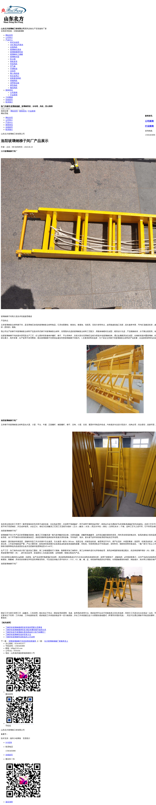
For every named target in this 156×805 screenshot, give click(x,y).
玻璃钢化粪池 (15, 49)
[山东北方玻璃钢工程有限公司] (13, 26)
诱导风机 (13, 85)
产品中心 (9, 40)
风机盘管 (13, 61)
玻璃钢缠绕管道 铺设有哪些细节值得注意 (25, 630)
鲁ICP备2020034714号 (17, 734)
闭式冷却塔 (14, 42)
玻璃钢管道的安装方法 (18, 634)
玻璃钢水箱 (14, 57)
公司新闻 (13, 92)
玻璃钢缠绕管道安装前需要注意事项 (23, 627)
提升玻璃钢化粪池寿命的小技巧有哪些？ (25, 632)
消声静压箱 (14, 83)
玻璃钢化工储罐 (16, 54)
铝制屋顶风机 (15, 78)
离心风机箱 (14, 73)
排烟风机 (13, 81)
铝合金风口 (14, 76)
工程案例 (9, 97)
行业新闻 (13, 95)
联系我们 (9, 102)
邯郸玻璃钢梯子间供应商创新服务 (22, 641)
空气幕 (13, 66)
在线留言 (9, 100)
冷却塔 (13, 71)
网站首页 (9, 35)
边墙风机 (13, 47)
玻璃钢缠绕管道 (16, 52)
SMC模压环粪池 (16, 45)
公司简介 (9, 38)
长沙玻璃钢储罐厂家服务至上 (56, 641)
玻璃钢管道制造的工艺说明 (20, 637)
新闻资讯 (9, 90)
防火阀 (13, 59)
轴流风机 (13, 88)
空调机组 (13, 69)
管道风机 (13, 64)
